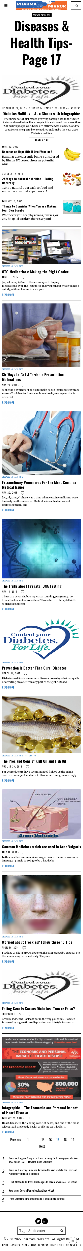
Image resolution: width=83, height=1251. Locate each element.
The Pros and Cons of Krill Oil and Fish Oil (34, 761)
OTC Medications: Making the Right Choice (35, 271)
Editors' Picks (32, 756)
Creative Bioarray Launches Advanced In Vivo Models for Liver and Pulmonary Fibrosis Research (42, 1171)
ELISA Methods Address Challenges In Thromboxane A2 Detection (42, 1182)
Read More (41, 140)
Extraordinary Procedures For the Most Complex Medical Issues (39, 485)
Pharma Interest (70, 108)
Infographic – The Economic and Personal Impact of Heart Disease (40, 1110)
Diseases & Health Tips (43, 108)
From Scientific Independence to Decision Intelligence (36, 1198)
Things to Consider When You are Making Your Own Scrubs (29, 208)
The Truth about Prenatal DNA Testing (31, 586)
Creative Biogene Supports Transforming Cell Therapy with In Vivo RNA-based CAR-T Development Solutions (43, 1160)
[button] (77, 5)
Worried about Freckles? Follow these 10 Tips (37, 942)
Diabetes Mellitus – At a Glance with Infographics (41, 113)
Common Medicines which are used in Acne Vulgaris (41, 846)
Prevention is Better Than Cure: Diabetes (34, 668)
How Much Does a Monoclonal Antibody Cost (31, 1190)
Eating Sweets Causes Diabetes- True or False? (38, 1008)
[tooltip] (38, 1221)
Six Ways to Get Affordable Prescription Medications (33, 377)
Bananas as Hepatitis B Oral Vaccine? (27, 152)
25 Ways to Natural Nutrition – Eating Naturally (27, 181)
